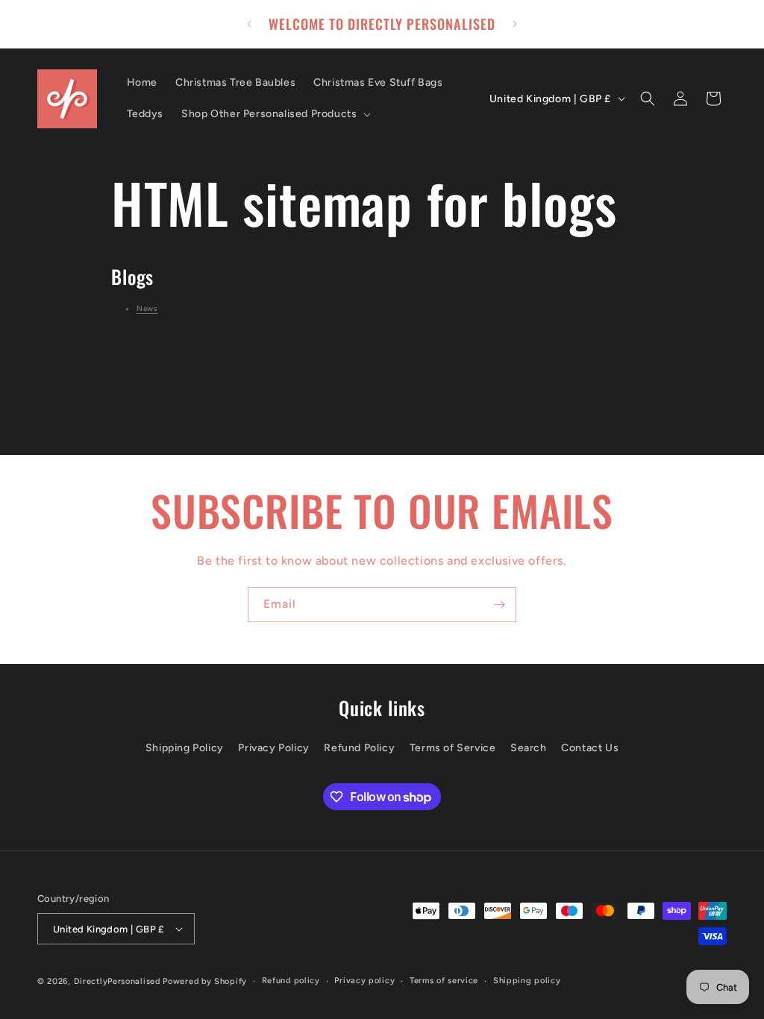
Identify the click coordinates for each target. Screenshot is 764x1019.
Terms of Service (453, 747)
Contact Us (590, 747)
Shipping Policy (184, 747)
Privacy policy (364, 980)
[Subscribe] (499, 604)
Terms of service (444, 980)
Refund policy (291, 980)
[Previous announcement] (249, 24)
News (147, 308)
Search (528, 747)
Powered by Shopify (205, 981)
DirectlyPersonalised (117, 981)
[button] (274, 114)
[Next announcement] (514, 24)
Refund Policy (359, 747)
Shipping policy (527, 980)
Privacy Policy (273, 747)
